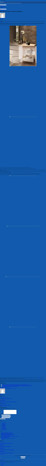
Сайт (0, 417)
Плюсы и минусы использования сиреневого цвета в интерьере (24, 385)
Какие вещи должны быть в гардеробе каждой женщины (21, 384)
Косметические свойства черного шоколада (6, 433)
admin (1, 394)
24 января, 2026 (2, 454)
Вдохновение (4, 425)
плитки (31, 23)
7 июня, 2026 (1, 444)
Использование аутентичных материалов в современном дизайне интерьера (10, 436)
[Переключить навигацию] (0, 4)
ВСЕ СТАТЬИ (3, 6)
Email (1, 416)
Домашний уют (3, 424)
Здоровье (4, 427)
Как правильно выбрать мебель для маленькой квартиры (7, 449)
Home (2, 463)
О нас (2, 7)
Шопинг (2, 429)
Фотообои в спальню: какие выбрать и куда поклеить (7, 434)
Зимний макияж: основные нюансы (14, 386)
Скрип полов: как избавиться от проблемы (5, 387)
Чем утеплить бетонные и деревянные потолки (5, 398)
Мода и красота (4, 428)
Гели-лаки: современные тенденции (5, 435)
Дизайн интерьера (2, 448)
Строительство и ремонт (3, 9)
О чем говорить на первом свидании (5, 437)
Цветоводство (4, 426)
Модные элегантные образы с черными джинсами (7, 432)
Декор (3, 423)
